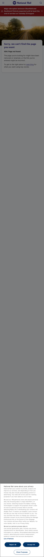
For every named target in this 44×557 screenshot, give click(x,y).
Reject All (12, 544)
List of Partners (9, 538)
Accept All (31, 544)
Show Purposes (22, 552)
